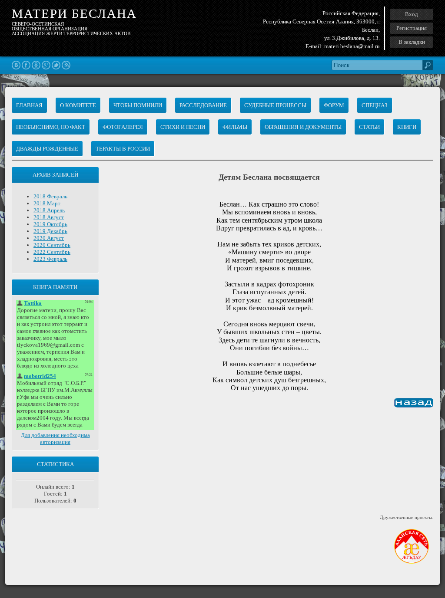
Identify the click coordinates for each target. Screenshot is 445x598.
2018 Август (48, 217)
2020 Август (48, 238)
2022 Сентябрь (51, 252)
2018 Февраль (50, 196)
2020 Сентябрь (51, 245)
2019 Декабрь (50, 231)
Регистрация (411, 28)
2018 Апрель (49, 210)
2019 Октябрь (50, 224)
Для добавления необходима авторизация (55, 438)
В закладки (412, 42)
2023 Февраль (50, 259)
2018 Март (46, 203)
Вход (411, 14)
